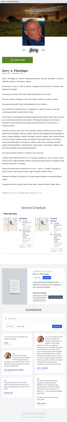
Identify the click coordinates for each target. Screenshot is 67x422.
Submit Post (57, 326)
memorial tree (13, 193)
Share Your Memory (55, 297)
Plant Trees (29, 245)
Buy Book (46, 277)
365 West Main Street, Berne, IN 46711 (26, 240)
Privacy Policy (28, 414)
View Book (37, 277)
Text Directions (22, 246)
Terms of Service (38, 414)
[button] (11, 222)
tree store (39, 193)
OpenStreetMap (35, 417)
